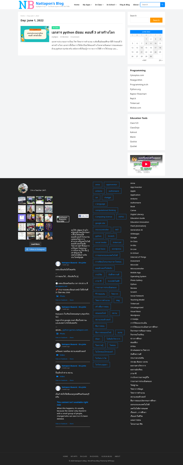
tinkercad (117, 242)
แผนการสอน (135, 420)
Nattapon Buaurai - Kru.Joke (74, 262)
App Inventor (136, 187)
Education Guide (137, 218)
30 (151, 56)
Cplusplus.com (137, 75)
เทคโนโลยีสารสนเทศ (139, 408)
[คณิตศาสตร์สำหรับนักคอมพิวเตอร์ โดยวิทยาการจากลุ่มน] (49, 209)
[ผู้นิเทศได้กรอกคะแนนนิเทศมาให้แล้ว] (22, 209)
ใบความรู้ (99, 345)
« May (144, 60)
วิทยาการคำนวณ (102, 300)
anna (97, 184)
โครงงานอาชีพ (136, 424)
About (117, 456)
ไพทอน (113, 345)
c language (100, 204)
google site (100, 223)
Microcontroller (137, 268)
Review (133, 288)
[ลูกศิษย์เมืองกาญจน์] (40, 218)
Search (133, 15)
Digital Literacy (137, 214)
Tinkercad (134, 103)
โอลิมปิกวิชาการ (113, 339)
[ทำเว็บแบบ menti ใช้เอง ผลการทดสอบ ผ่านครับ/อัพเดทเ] (22, 218)
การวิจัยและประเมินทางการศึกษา (144, 327)
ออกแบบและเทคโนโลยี (140, 404)
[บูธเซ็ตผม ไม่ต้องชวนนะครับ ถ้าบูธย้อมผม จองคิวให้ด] (22, 200)
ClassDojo (134, 127)
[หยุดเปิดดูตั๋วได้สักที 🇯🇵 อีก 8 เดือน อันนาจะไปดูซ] (22, 236)
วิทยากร (114, 294)
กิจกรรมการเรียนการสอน (140, 330)
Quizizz (133, 141)
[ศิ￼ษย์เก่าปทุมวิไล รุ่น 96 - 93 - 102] (40, 227)
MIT (117, 229)
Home (23, 16)
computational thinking (105, 210)
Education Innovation (139, 222)
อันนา (97, 339)
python (98, 236)
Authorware (135, 202)
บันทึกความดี (113, 274)
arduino (98, 191)
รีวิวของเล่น (100, 294)
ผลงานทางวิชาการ (138, 365)
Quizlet (133, 146)
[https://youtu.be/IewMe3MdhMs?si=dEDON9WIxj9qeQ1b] (31, 218)
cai (96, 197)
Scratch (111, 236)
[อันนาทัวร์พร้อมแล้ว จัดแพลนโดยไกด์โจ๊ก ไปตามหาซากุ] (22, 227)
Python (133, 284)
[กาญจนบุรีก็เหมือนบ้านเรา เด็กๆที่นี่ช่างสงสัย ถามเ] (31, 236)
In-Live (133, 249)
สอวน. (114, 313)
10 (155, 43)
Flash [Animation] (138, 226)
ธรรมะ (133, 346)
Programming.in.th (139, 84)
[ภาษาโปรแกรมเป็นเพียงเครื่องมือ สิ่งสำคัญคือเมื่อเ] (49, 218)
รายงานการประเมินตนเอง (106, 287)
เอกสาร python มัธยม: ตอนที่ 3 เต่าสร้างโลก (83, 32)
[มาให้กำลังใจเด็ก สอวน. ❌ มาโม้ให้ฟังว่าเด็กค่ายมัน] (31, 209)
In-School (134, 253)
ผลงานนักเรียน (136, 369)
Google (133, 237)
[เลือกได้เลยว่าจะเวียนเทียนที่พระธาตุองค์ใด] (49, 236)
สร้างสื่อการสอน (101, 306)
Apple (133, 191)
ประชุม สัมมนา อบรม (139, 361)
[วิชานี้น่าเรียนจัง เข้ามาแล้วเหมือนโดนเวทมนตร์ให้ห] (49, 227)
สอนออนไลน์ (100, 313)
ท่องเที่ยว (134, 342)
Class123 (134, 123)
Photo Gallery (136, 280)
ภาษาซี (98, 281)
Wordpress (135, 315)
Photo (62, 296)
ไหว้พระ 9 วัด (100, 358)
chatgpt (107, 197)
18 (160, 48)
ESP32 (121, 216)
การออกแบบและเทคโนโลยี (106, 255)
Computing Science (103, 216)
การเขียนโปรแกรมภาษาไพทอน (108, 261)
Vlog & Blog (106, 456)
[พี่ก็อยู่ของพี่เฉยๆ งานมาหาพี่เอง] (31, 200)
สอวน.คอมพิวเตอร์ (102, 319)
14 (142, 48)
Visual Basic (135, 311)
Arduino (133, 198)
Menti (133, 137)
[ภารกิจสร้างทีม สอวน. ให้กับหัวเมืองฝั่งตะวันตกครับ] (40, 236)
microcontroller (102, 229)
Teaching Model (137, 299)
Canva (133, 210)
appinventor (111, 184)
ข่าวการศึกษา (136, 338)
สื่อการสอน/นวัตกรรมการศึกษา (143, 400)
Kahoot (133, 132)
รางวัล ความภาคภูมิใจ (139, 377)
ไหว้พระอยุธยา (101, 364)
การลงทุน (134, 319)
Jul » (160, 60)
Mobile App (135, 272)
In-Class (56, 28)
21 (142, 52)
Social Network (137, 295)
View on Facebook (61, 300)
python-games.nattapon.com (75, 330)
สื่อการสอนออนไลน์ (103, 332)
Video (62, 355)
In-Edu (133, 245)
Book (132, 206)
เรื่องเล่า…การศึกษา (138, 412)
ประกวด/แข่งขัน (137, 358)
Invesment (135, 261)
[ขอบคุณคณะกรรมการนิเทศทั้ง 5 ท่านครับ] (49, 200)
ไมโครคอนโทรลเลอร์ (104, 351)
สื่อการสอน (99, 326)
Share (71, 300)
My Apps (74, 456)
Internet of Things (138, 257)
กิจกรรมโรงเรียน (137, 334)
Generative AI (136, 230)
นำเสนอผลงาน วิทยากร (140, 350)
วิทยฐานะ (134, 385)
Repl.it (133, 98)
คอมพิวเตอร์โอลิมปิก (103, 268)
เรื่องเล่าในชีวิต (136, 416)
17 (155, 48)
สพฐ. (118, 300)
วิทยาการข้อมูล (136, 389)
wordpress (116, 249)
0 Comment (75, 37)
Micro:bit (134, 264)
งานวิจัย (98, 274)
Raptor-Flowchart (138, 93)
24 (155, 52)
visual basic (100, 249)
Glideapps (134, 233)
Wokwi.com (135, 107)
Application (135, 195)
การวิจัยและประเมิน (138, 323)
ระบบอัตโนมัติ (113, 281)
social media (100, 242)
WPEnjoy (111, 461)
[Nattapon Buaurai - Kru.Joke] (63, 219)
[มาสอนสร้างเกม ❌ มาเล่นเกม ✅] (40, 209)
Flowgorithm (136, 80)
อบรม (120, 332)
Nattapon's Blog (50, 3)
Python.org (135, 89)
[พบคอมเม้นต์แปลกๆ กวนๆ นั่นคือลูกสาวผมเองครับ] (40, 200)
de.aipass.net (61, 286)
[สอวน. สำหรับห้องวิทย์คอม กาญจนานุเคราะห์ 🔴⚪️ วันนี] (31, 227)
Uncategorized (136, 307)
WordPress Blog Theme (96, 461)
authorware (114, 191)
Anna (132, 183)
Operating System (138, 276)
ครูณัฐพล (55, 37)
